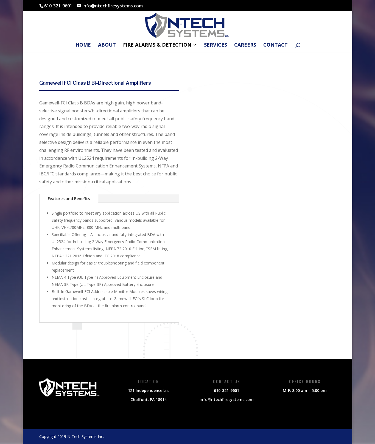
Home (83, 45)
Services (215, 45)
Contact (275, 45)
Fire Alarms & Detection (157, 45)
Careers (245, 45)
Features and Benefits (69, 198)
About (107, 45)
